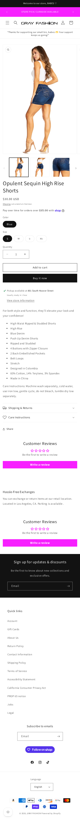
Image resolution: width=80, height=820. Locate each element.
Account (12, 621)
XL (43, 239)
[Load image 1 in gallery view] (18, 167)
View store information (20, 300)
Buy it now (40, 278)
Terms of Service (17, 671)
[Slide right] (76, 168)
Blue (9, 224)
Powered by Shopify (51, 813)
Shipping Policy (16, 662)
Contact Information (19, 654)
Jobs (10, 704)
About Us (13, 637)
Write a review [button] (40, 465)
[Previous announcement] (7, 12)
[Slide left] (4, 168)
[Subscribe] (68, 586)
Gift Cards (13, 629)
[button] (7, 23)
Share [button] (10, 429)
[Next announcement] (73, 12)
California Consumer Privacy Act (26, 687)
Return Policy (15, 646)
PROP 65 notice (16, 696)
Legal (10, 712)
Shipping (7, 204)
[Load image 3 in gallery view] (61, 167)
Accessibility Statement (21, 679)
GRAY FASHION (34, 813)
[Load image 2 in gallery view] (40, 167)
